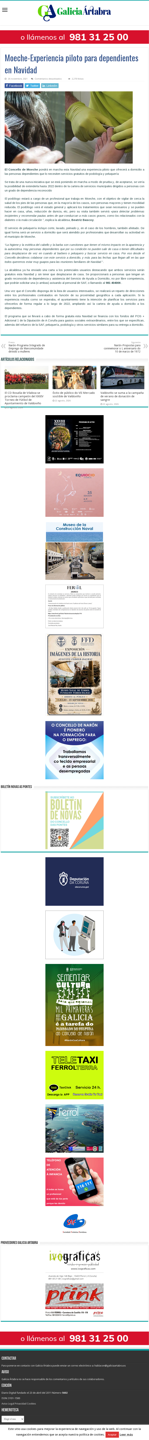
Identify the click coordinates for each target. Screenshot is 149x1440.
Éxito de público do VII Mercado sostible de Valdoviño (74, 394)
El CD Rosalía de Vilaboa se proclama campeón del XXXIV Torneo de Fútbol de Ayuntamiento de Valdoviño (24, 398)
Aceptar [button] (112, 1434)
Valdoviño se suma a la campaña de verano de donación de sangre (122, 396)
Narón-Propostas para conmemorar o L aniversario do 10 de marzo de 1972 (122, 347)
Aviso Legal (8, 1403)
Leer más (126, 1434)
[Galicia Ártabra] (74, 12)
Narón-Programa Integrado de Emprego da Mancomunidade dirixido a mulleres (27, 347)
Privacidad (20, 1403)
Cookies (31, 1403)
